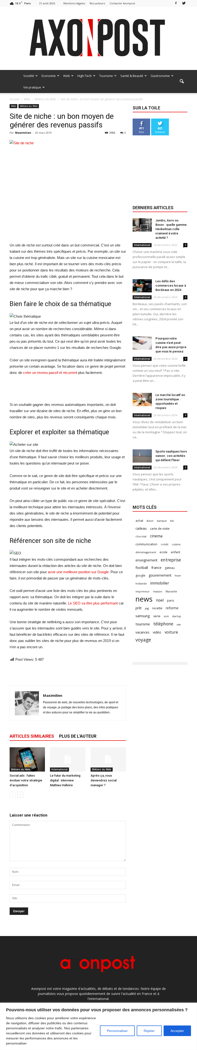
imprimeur (142, 591)
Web (66, 76)
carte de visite (160, 529)
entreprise (171, 559)
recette (157, 608)
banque (162, 520)
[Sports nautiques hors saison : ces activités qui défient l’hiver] (142, 456)
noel (160, 600)
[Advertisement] (68, 230)
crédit (164, 544)
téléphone (163, 623)
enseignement (146, 560)
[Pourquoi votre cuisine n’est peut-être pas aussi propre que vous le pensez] (142, 343)
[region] (98, 1026)
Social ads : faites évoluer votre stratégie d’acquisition (26, 780)
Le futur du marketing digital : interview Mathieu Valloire (65, 780)
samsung (142, 615)
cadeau (141, 528)
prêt (138, 608)
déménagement (145, 552)
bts (172, 520)
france (156, 567)
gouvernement (160, 575)
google (140, 575)
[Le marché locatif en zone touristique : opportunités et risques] (142, 399)
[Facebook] (175, 3)
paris (170, 600)
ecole (163, 552)
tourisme (142, 624)
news (144, 599)
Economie (49, 76)
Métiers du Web (28, 106)
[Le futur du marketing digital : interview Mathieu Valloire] (67, 759)
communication (146, 544)
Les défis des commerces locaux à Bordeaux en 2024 (170, 285)
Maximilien (23, 132)
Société (28, 76)
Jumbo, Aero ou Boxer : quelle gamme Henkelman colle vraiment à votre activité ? (171, 229)
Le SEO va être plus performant (93, 603)
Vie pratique (32, 87)
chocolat (141, 536)
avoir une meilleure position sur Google (78, 572)
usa (179, 624)
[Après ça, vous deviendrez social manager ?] (108, 759)
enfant (175, 552)
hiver (178, 575)
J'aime (141, 120)
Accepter (177, 1031)
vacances (142, 632)
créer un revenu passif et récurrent (50, 373)
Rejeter (149, 1031)
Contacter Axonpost (122, 3)
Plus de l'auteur (77, 736)
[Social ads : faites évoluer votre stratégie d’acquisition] (27, 759)
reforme (172, 608)
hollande (141, 583)
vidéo (157, 632)
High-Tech (84, 76)
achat (139, 521)
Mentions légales (74, 3)
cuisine (176, 544)
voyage (143, 639)
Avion (150, 520)
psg (147, 608)
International (59, 769)
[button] (181, 81)
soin (166, 616)
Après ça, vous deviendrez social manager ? (104, 780)
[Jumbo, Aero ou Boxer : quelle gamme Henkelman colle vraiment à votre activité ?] (142, 225)
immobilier (159, 583)
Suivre (160, 120)
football (141, 567)
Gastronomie (160, 76)
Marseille (171, 591)
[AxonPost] (98, 38)
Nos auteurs (97, 3)
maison (157, 591)
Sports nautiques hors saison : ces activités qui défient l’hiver (171, 456)
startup (176, 616)
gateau (170, 568)
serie (156, 616)
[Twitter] (183, 3)
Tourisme (106, 76)
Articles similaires (32, 736)
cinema (156, 536)
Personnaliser (117, 1031)
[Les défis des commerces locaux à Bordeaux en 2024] (142, 285)
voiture (171, 632)
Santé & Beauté (131, 76)
